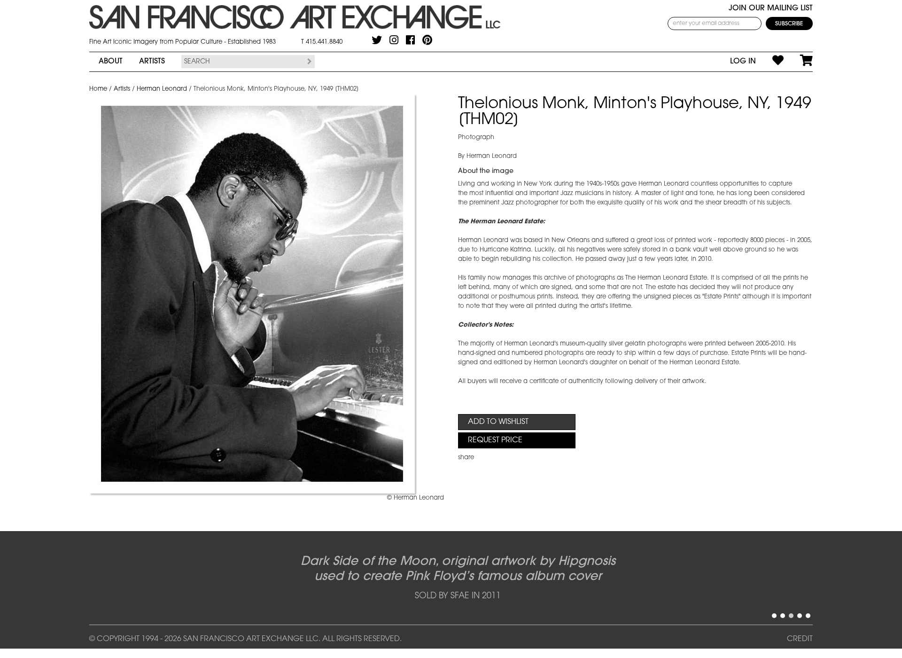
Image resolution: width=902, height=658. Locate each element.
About (111, 61)
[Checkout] (798, 61)
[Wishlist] (770, 61)
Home (98, 89)
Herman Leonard (162, 89)
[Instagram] (393, 40)
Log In (743, 61)
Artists (152, 61)
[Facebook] (410, 40)
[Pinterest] (427, 40)
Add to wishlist (498, 422)
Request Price (495, 440)
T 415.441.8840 (321, 42)
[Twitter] (377, 40)
